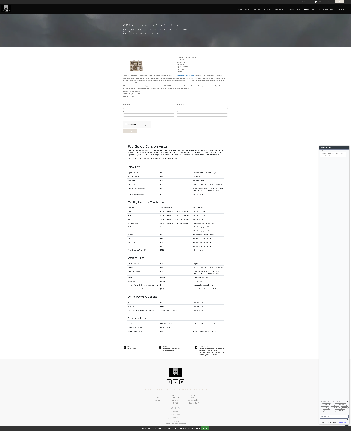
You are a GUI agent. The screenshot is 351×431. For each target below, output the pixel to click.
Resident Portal (193, 396)
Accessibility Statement (193, 400)
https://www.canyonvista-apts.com (175, 418)
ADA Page (320, 1)
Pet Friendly (176, 402)
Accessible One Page (193, 402)
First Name (126, 104)
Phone (179, 112)
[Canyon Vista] (175, 372)
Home (240, 9)
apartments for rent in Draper (185, 76)
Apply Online (175, 400)
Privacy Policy (193, 399)
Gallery (248, 9)
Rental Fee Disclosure (327, 9)
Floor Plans (267, 9)
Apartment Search (306, 1)
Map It (68, 2)
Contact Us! (175, 417)
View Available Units (175, 399)
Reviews (341, 9)
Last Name (180, 104)
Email (125, 112)
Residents (330, 1)
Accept (205, 428)
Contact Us (193, 397)
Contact (291, 9)
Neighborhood (280, 9)
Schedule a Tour (175, 397)
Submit (130, 131)
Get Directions (175, 403)
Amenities (257, 9)
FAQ (298, 9)
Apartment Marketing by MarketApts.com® (175, 425)
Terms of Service (193, 403)
